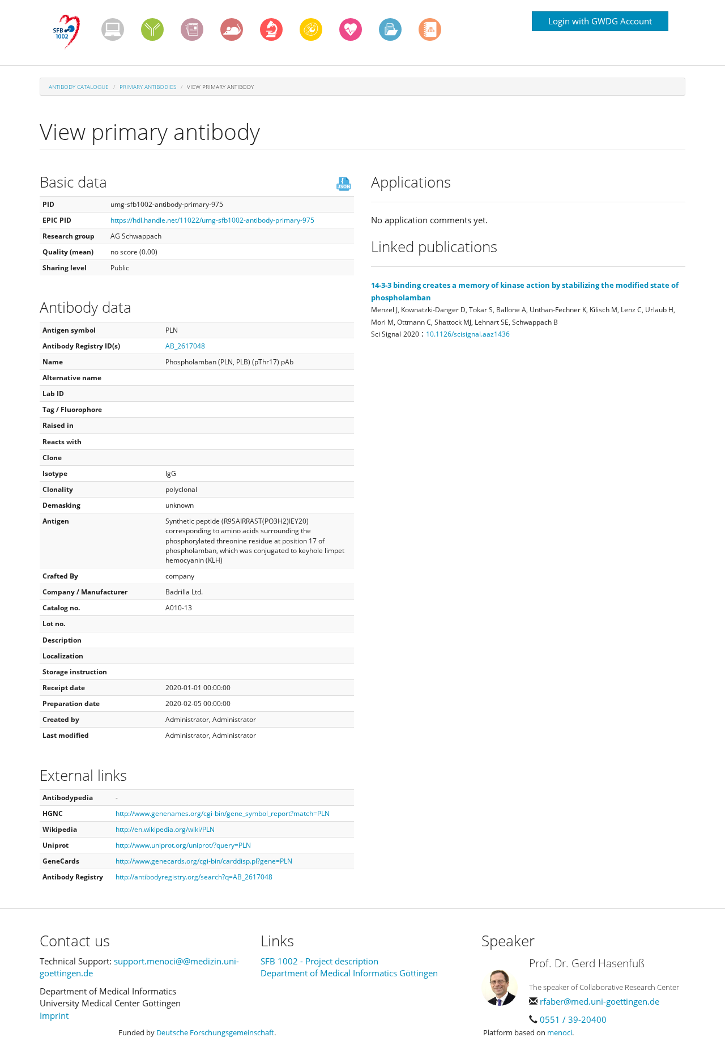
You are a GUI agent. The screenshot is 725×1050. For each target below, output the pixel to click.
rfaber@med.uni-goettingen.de (599, 1001)
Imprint (54, 1015)
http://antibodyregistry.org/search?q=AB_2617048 (194, 877)
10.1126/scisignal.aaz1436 (468, 334)
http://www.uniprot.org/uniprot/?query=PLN (183, 845)
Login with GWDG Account (600, 21)
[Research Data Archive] (390, 29)
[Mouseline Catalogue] (231, 29)
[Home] (70, 32)
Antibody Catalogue (79, 87)
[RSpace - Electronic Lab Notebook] (430, 29)
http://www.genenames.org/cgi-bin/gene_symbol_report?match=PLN (223, 813)
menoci (559, 1032)
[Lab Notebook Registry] (192, 29)
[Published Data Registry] (113, 29)
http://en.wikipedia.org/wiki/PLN (165, 829)
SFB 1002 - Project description (319, 961)
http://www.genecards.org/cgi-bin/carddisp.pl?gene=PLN (204, 861)
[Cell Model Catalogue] (311, 29)
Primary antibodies (148, 87)
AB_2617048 (185, 346)
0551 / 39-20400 (573, 1019)
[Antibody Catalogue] (152, 29)
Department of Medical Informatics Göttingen (349, 973)
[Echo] (350, 29)
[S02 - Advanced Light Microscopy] (271, 29)
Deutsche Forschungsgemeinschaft (215, 1032)
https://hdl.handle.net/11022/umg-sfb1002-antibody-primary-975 (212, 220)
